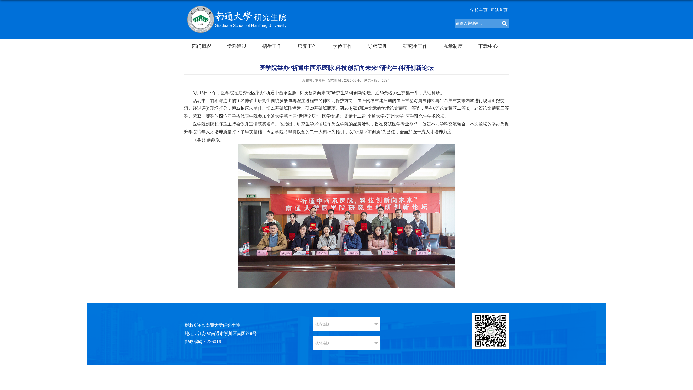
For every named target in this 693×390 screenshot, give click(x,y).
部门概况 (201, 46)
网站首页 (499, 10)
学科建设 (237, 46)
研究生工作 (415, 46)
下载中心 (488, 46)
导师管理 (377, 46)
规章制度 (453, 46)
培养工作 (307, 46)
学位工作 (342, 46)
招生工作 (272, 46)
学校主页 (479, 10)
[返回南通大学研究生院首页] (236, 19)
